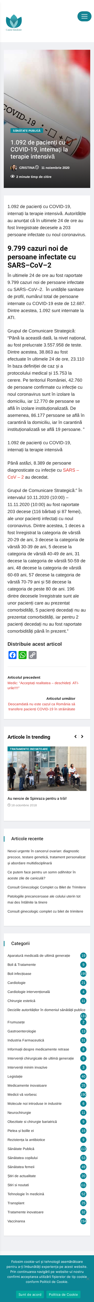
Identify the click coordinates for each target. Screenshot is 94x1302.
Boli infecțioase (19, 974)
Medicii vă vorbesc (22, 1094)
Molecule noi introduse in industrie (35, 1103)
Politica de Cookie (63, 1294)
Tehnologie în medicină (26, 1194)
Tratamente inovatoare (29, 749)
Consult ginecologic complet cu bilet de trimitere (45, 911)
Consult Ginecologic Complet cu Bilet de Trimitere (47, 887)
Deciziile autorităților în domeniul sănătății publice (46, 1010)
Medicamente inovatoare (27, 1085)
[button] (77, 739)
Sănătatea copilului (23, 1158)
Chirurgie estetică (21, 1001)
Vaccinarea (16, 1221)
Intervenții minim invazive (27, 1067)
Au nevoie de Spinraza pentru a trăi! (37, 798)
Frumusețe (16, 1022)
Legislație (15, 1076)
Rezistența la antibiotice (26, 1140)
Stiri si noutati (18, 1185)
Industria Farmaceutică (26, 1040)
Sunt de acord (30, 1294)
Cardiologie (17, 983)
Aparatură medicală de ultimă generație (39, 956)
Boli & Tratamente (22, 965)
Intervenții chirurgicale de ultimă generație (41, 1058)
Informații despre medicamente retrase (38, 1049)
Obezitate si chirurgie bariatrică (32, 1122)
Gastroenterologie (22, 1031)
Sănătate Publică (27, 131)
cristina (26, 168)
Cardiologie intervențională (29, 992)
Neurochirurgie (19, 1113)
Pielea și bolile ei (21, 1131)
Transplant (16, 1203)
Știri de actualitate (22, 1176)
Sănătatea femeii (21, 1167)
